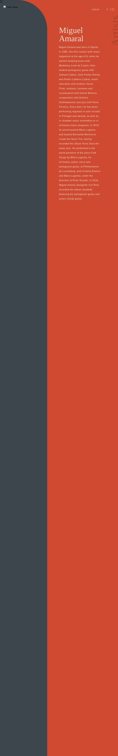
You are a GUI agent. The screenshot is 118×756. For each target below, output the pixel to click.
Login (95, 9)
